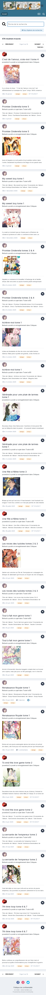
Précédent (9, 44)
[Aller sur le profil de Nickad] (4, 101)
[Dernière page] (43, 44)
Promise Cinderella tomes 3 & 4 (18, 250)
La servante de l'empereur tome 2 (19, 834)
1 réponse (21, 700)
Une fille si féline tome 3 (14, 471)
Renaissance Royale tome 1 (16, 687)
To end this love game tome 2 (17, 762)
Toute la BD (27, 109)
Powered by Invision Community (23, 992)
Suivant (38, 44)
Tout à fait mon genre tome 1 (16, 615)
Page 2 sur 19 (24, 44)
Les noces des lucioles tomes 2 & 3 (20, 543)
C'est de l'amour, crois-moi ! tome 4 (20, 59)
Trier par (40, 47)
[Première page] (2, 44)
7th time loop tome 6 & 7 (14, 906)
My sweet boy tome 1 (13, 178)
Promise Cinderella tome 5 (15, 106)
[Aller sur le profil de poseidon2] (4, 54)
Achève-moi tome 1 (12, 322)
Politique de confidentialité (23, 987)
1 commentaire (23, 750)
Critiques (36, 62)
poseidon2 (6, 62)
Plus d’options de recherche (32, 30)
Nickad (4, 109)
